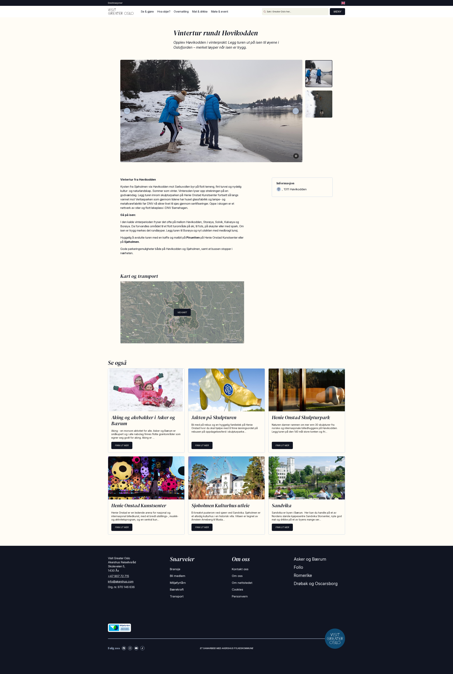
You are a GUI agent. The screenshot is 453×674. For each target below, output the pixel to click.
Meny (337, 11)
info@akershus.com (120, 581)
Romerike (303, 575)
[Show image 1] (319, 74)
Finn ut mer (122, 445)
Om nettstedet (242, 583)
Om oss (237, 576)
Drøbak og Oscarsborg (316, 583)
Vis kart (182, 312)
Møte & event (219, 11)
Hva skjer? (163, 11)
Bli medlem (177, 576)
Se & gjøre (147, 11)
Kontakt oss (240, 569)
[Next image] (295, 111)
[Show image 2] (319, 104)
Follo (298, 567)
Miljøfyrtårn (178, 583)
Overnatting (181, 11)
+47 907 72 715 (118, 576)
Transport (177, 596)
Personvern (240, 596)
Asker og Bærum (310, 559)
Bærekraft (177, 589)
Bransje (175, 569)
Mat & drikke (200, 11)
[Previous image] (127, 111)
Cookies (237, 589)
